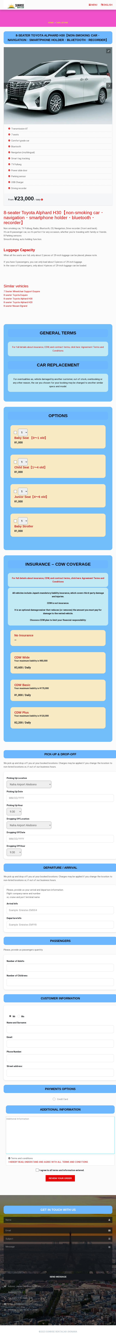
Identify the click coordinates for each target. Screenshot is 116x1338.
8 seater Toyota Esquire (16, 295)
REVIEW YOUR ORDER (60, 1178)
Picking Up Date (15, 791)
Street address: (15, 1066)
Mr (14, 1016)
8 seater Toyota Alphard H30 (18, 298)
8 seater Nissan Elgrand (15, 306)
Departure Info (14, 918)
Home (51, 23)
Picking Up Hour (15, 805)
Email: (10, 1037)
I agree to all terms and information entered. (61, 1170)
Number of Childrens (17, 975)
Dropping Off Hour (16, 846)
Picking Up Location (17, 778)
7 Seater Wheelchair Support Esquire (22, 291)
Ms (22, 1016)
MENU (94, 4)
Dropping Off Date (16, 832)
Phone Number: (14, 1051)
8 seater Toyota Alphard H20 (18, 302)
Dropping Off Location (18, 819)
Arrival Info (12, 903)
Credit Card (62, 1099)
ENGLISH (107, 4)
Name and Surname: (17, 1022)
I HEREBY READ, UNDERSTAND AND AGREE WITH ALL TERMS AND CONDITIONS (48, 1162)
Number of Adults (15, 961)
